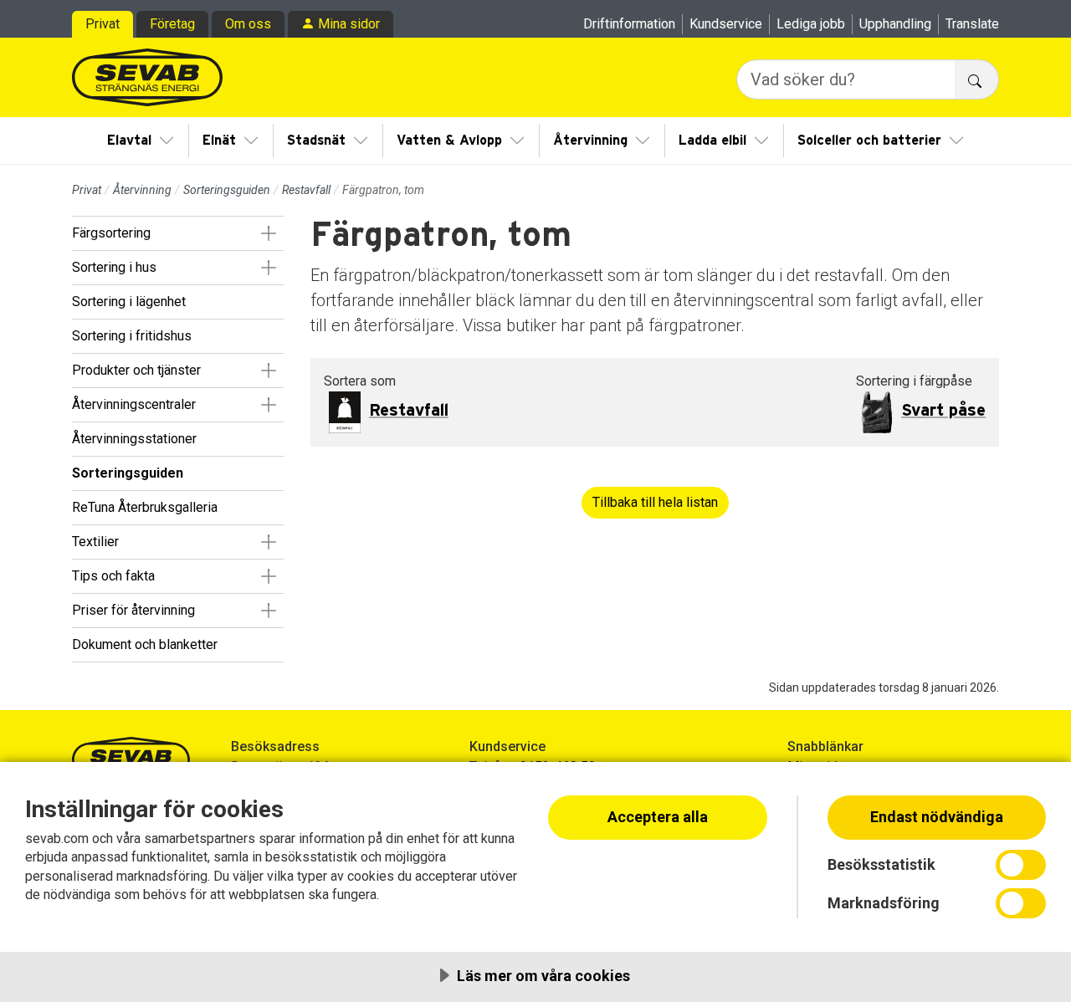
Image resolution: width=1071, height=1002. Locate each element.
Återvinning (590, 140)
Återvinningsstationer (134, 439)
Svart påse (943, 410)
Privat (102, 24)
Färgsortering (111, 233)
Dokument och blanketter (145, 644)
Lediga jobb (810, 24)
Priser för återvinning (133, 610)
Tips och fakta (113, 576)
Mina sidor (349, 24)
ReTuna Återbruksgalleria (145, 507)
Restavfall (306, 190)
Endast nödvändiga (936, 817)
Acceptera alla (657, 817)
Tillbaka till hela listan (655, 502)
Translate (972, 24)
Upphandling (895, 24)
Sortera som (360, 381)
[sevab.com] (147, 77)
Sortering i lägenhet (129, 301)
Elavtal (129, 140)
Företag (172, 24)
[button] (268, 233)
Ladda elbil (712, 140)
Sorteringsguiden (226, 190)
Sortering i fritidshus (132, 336)
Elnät (219, 140)
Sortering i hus (114, 267)
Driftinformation (629, 24)
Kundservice (725, 24)
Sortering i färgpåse (914, 381)
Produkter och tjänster (136, 370)
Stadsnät (316, 140)
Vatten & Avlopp (449, 140)
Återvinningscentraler (134, 404)
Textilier (95, 542)
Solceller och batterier (869, 140)
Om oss (248, 24)
